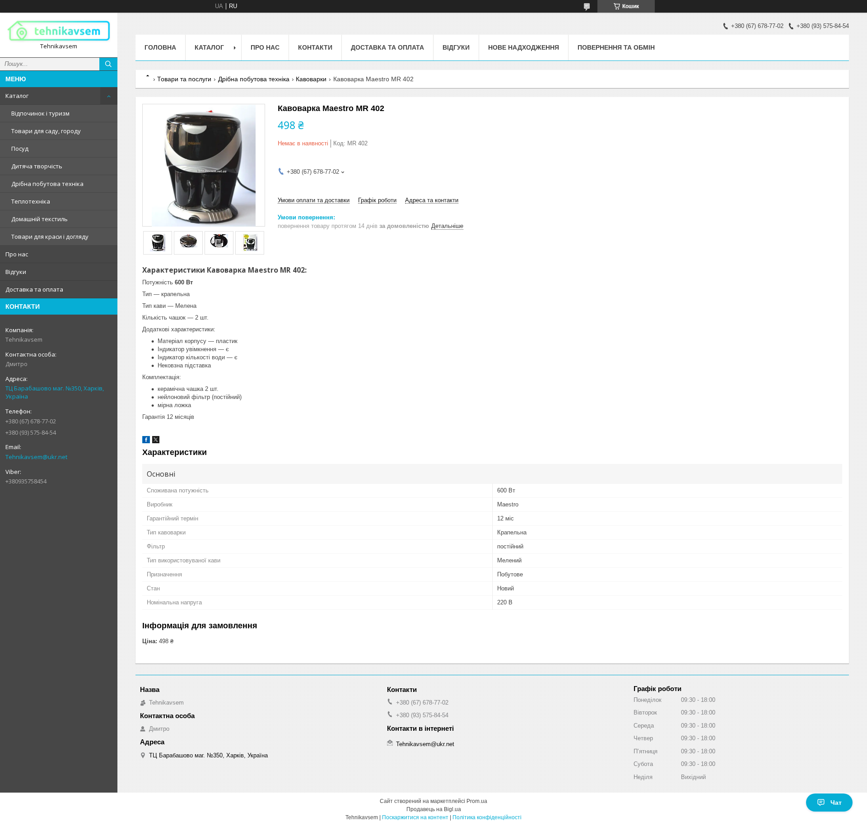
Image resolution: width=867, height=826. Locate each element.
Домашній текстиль (39, 219)
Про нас (16, 254)
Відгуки (15, 272)
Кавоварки (311, 79)
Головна (160, 47)
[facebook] (146, 441)
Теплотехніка (30, 201)
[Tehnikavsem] (59, 30)
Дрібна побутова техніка (47, 184)
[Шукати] (108, 64)
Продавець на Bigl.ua (433, 809)
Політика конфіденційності (487, 817)
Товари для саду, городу (46, 131)
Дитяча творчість (36, 166)
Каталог (16, 96)
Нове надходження (523, 47)
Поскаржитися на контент (415, 817)
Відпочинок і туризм (40, 113)
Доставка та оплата (34, 289)
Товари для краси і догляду (50, 236)
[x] (155, 441)
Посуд (19, 148)
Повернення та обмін (616, 47)
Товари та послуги (184, 79)
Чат (836, 802)
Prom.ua (476, 801)
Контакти (315, 47)
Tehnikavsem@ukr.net (36, 457)
